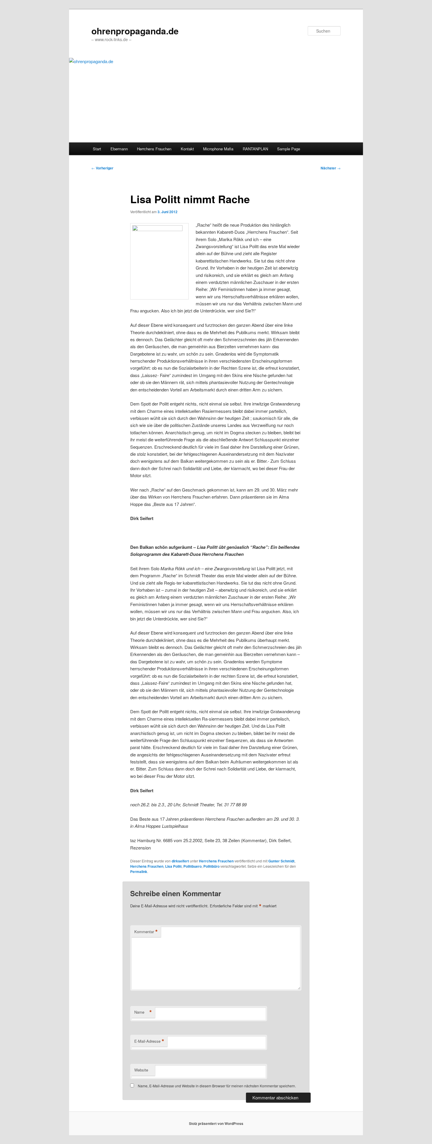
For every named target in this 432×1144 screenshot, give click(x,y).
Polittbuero (192, 866)
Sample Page (288, 149)
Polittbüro (211, 866)
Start (97, 149)
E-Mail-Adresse (149, 1041)
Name (143, 1012)
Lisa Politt (173, 866)
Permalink (138, 871)
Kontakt (187, 149)
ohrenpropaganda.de (135, 30)
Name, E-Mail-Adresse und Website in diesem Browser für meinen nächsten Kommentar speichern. (217, 1085)
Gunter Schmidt (281, 861)
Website (141, 1070)
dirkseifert (180, 861)
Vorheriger (102, 168)
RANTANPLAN (255, 149)
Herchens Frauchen (146, 866)
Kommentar (146, 931)
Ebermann (119, 149)
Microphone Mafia (218, 149)
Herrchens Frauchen (154, 149)
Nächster (331, 168)
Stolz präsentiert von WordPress (216, 1123)
